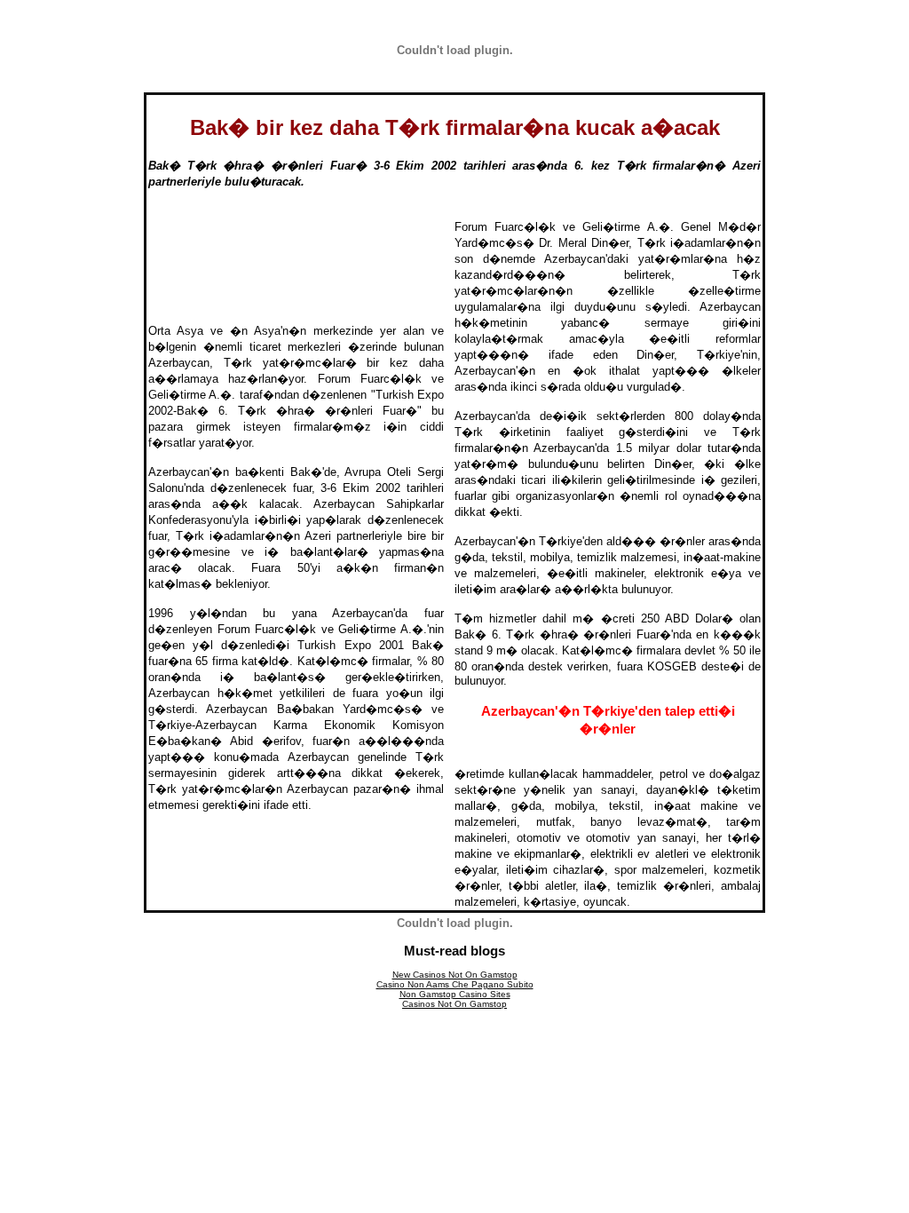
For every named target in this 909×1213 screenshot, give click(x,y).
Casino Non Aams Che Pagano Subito (455, 984)
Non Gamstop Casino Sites (454, 994)
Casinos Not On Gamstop (454, 1004)
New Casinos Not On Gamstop (455, 974)
